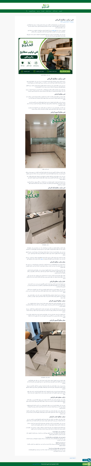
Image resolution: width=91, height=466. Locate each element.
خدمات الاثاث (55, 11)
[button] (26, 11)
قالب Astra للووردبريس (36, 464)
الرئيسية (60, 11)
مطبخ (42, 258)
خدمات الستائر (48, 11)
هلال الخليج (54, 30)
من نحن (38, 11)
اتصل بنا (42, 11)
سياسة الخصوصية (32, 11)
